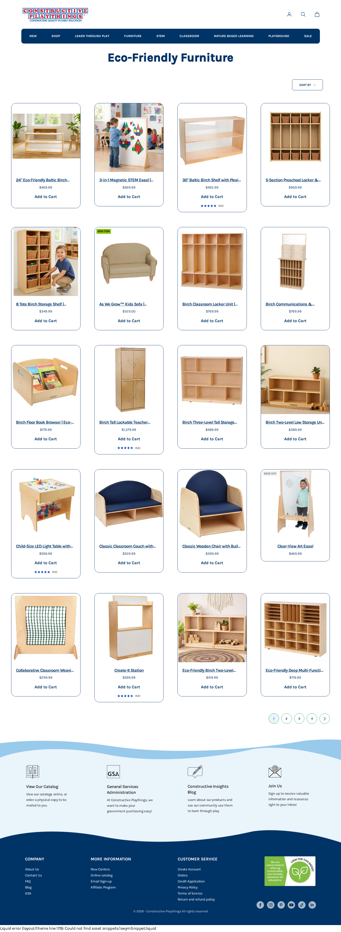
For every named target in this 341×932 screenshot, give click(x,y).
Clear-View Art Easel (295, 546)
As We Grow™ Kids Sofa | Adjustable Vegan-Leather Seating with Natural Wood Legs (127, 305)
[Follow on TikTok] (302, 905)
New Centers (100, 869)
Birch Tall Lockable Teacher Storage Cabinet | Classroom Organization (124, 423)
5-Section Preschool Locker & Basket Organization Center (292, 180)
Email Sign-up (101, 881)
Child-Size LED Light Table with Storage (43, 547)
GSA (28, 893)
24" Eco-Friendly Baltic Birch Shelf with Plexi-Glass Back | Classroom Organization (41, 180)
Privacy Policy (188, 887)
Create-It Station (129, 670)
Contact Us (33, 875)
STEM (160, 36)
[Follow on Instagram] (270, 905)
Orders (183, 875)
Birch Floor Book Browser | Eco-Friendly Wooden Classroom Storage (43, 423)
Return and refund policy (196, 899)
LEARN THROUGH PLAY (92, 36)
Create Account (189, 869)
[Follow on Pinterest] (281, 905)
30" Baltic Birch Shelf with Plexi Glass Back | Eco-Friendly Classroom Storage (210, 180)
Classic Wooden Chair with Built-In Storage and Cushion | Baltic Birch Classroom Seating (211, 547)
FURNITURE (133, 36)
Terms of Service (190, 893)
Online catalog (101, 875)
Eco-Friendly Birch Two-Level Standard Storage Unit (207, 671)
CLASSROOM (189, 36)
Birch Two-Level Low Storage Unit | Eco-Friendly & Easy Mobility (295, 423)
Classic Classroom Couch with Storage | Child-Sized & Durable (127, 547)
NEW (33, 36)
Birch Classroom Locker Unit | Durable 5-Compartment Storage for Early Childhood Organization (211, 305)
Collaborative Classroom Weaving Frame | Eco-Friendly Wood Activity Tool (45, 671)
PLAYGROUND (278, 36)
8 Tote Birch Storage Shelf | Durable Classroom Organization (45, 305)
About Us (32, 869)
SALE (308, 36)
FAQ (28, 881)
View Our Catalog (42, 786)
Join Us (275, 785)
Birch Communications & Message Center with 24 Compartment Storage (289, 305)
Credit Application (191, 881)
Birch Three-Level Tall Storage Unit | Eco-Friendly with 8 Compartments (208, 423)
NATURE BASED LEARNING (234, 36)
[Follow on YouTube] (291, 905)
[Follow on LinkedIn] (312, 905)
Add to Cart (45, 196)
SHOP (55, 36)
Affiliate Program (103, 887)
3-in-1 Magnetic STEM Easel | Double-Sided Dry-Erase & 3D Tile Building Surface (125, 180)
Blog (28, 887)
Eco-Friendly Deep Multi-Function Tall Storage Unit (295, 671)
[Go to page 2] (324, 718)
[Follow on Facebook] (260, 905)
